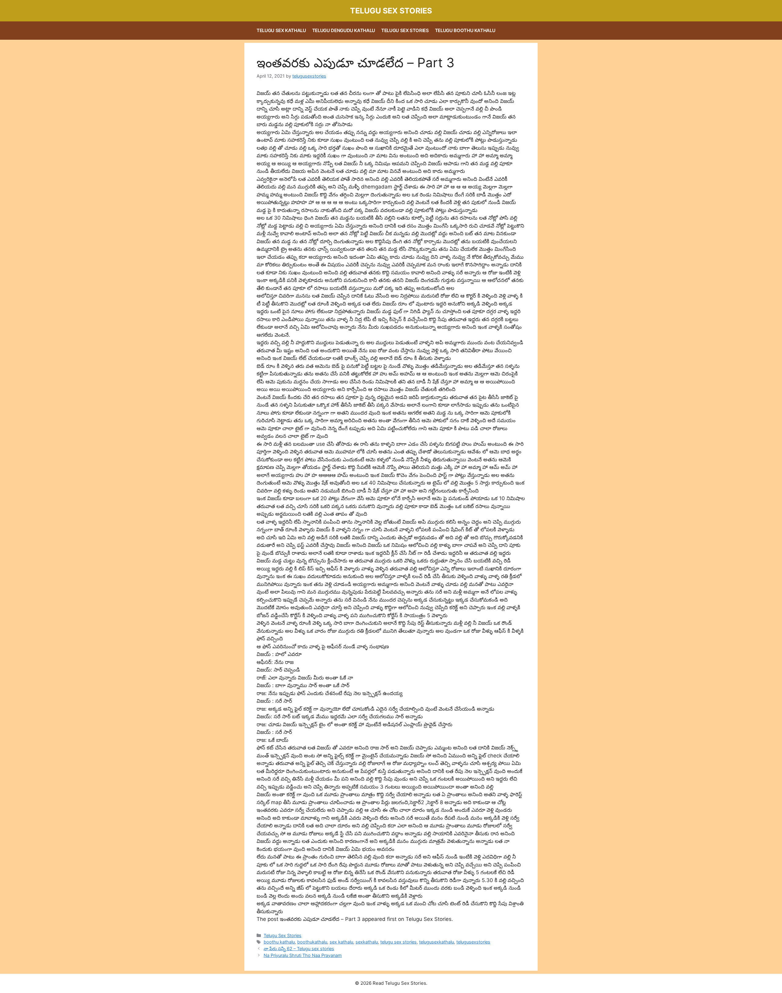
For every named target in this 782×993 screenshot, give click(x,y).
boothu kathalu (279, 941)
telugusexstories (473, 941)
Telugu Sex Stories (391, 10)
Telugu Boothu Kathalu (465, 30)
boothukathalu (312, 941)
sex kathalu (341, 941)
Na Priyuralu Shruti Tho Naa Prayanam (303, 955)
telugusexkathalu (436, 941)
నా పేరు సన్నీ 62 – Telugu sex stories (299, 948)
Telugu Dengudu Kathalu (343, 30)
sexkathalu (367, 941)
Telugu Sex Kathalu (281, 30)
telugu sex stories (398, 941)
